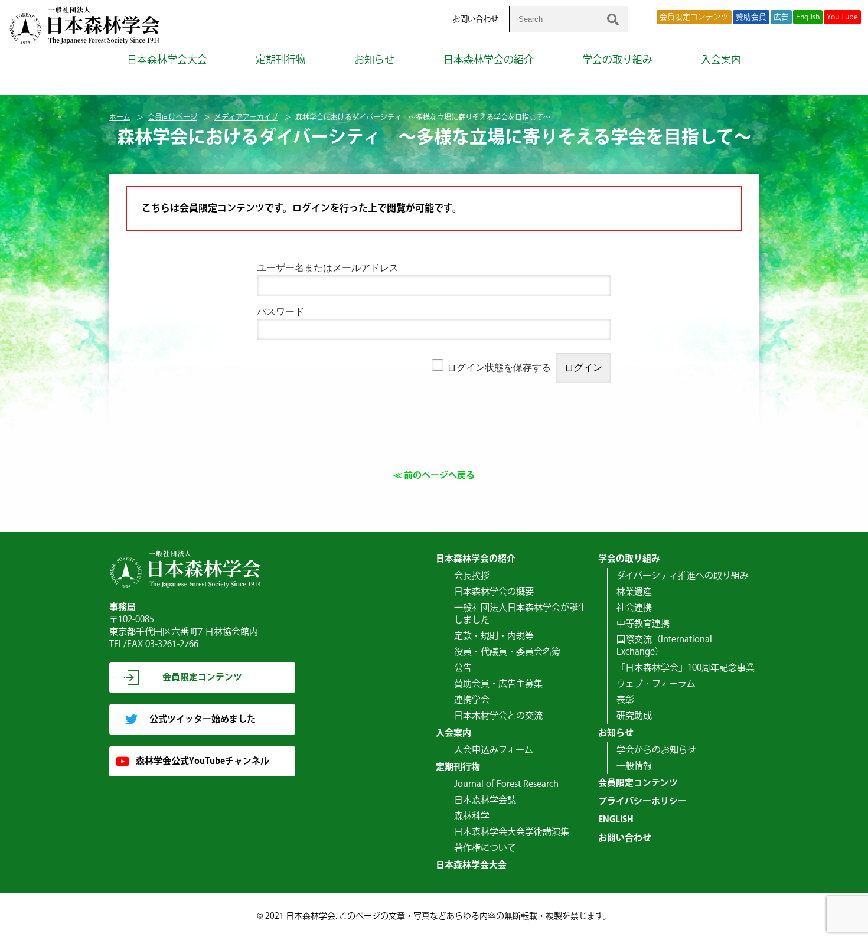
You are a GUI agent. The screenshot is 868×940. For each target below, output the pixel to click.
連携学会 (472, 700)
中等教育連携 (643, 624)
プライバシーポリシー (642, 801)
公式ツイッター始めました (202, 719)
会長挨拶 (472, 576)
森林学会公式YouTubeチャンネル (202, 761)
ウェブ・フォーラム (656, 684)
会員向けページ (172, 118)
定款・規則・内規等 (494, 636)
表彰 (625, 700)
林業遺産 (634, 592)
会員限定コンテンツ (694, 17)
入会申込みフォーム (493, 750)
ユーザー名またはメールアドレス (328, 268)
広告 (781, 17)
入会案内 (721, 60)
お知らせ (374, 60)
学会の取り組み (617, 60)
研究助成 (634, 716)
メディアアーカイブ (246, 118)
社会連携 (634, 608)
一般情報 (634, 766)
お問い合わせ (475, 19)
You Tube (842, 17)
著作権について (485, 848)
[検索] (613, 19)
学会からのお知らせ (656, 750)
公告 (463, 668)
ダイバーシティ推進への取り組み (682, 576)
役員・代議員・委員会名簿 (507, 652)
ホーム (119, 118)
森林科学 (472, 816)
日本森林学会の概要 (494, 592)
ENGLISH (616, 820)
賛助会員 (751, 17)
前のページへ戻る (439, 475)
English (808, 17)
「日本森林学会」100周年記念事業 (685, 668)
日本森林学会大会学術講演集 (511, 832)
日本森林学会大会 (167, 60)
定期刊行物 (281, 60)
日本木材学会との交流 (498, 716)
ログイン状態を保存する (499, 368)
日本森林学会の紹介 (488, 60)
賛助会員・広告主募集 (498, 684)
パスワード (280, 311)
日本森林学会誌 (485, 800)
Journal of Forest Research (506, 784)
